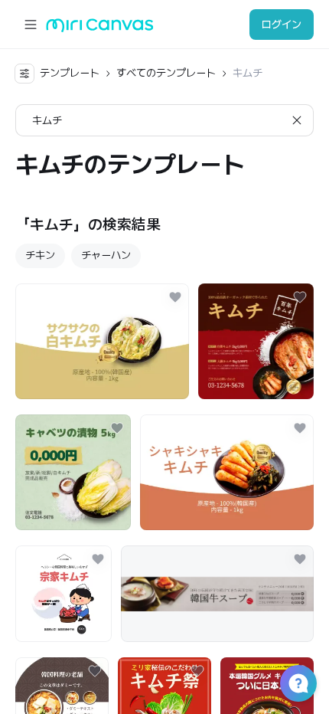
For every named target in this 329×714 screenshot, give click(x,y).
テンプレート (69, 73)
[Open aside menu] (30, 24)
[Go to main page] (100, 28)
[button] (298, 683)
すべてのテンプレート (166, 73)
